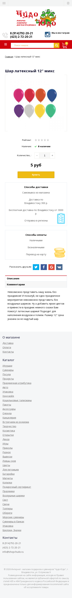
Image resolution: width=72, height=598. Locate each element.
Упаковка (8, 391)
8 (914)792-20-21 (21, 33)
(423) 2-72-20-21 (21, 37)
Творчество (9, 426)
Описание (13, 278)
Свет (5, 499)
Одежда (7, 413)
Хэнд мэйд (8, 396)
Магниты (8, 478)
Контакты (8, 351)
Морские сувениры (13, 517)
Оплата (7, 347)
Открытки (8, 435)
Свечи (6, 504)
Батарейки (9, 473)
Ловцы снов (9, 460)
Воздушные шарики (14, 495)
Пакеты (7, 404)
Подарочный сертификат (17, 486)
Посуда (7, 374)
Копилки (7, 482)
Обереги (7, 512)
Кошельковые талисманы (17, 400)
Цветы (6, 465)
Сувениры (8, 370)
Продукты (8, 378)
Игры (5, 443)
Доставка (8, 343)
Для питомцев (11, 469)
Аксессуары (9, 409)
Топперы (8, 508)
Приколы (8, 447)
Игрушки (7, 365)
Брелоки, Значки (12, 530)
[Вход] (68, 3)
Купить (36, 174)
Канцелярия (9, 417)
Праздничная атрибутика (17, 383)
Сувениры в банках (13, 521)
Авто (5, 387)
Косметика (9, 430)
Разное (7, 452)
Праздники (9, 491)
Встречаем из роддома (16, 422)
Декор (6, 439)
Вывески (7, 456)
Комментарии (16, 284)
